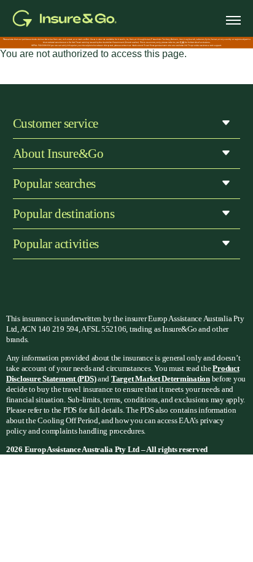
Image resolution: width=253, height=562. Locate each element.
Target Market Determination (160, 378)
